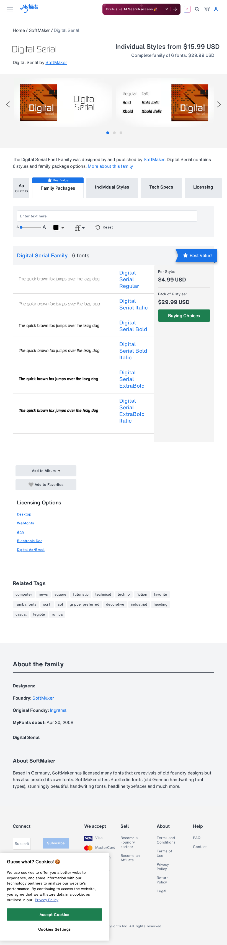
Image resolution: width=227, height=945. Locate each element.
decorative (115, 604)
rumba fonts (26, 604)
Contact (200, 847)
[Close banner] (167, 9)
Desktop (24, 514)
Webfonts (25, 523)
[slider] (30, 227)
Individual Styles (112, 187)
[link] (207, 9)
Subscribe (56, 843)
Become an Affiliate (130, 857)
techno (124, 594)
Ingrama (58, 710)
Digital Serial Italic (133, 304)
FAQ (196, 838)
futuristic (81, 594)
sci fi (47, 604)
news (43, 594)
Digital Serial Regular (129, 279)
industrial (139, 604)
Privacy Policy (163, 866)
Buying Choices (184, 315)
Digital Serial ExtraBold (132, 379)
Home (19, 30)
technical (103, 594)
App (20, 532)
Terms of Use (164, 853)
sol (60, 604)
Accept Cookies (54, 914)
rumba (57, 614)
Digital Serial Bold (133, 326)
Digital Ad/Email (31, 549)
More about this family (110, 166)
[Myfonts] (29, 11)
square (60, 594)
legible (39, 614)
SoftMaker (39, 30)
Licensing (203, 187)
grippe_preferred (84, 604)
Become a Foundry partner (129, 842)
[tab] (107, 133)
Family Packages (58, 188)
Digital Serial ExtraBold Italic (132, 411)
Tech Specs (161, 187)
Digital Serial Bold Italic (133, 350)
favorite (160, 594)
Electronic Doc (29, 540)
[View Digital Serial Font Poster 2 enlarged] (165, 102)
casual (21, 614)
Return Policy (163, 880)
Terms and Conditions (166, 840)
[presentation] (8, 104)
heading (160, 604)
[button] (58, 228)
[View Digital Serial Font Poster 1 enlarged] (63, 102)
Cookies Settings (54, 929)
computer (24, 594)
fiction (141, 594)
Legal (161, 891)
